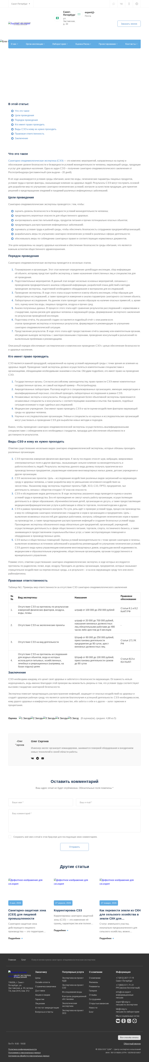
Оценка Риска (82, 44)
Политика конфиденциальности (22, 1049)
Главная (12, 960)
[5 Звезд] (73, 718)
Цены (37, 978)
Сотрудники (95, 999)
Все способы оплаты (129, 1037)
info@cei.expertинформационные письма (124, 995)
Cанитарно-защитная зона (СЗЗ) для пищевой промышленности (27, 914)
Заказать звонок (129, 24)
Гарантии (39, 999)
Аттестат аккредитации (47, 1008)
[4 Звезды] (62, 718)
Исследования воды (72, 992)
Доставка (40, 991)
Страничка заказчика (45, 986)
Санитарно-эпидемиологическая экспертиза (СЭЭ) (35, 160)
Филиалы (93, 982)
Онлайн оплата (42, 982)
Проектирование (107, 44)
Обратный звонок (132, 1044)
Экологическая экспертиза (69, 1004)
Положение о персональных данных (24, 1053)
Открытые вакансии (99, 1003)
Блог (24, 960)
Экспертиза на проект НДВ (73, 979)
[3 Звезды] (49, 718)
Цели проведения (24, 115)
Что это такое (22, 111)
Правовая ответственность (29, 133)
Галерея (93, 991)
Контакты (130, 44)
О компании (94, 978)
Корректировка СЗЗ (68, 910)
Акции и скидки (42, 995)
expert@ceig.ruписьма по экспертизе (127, 1003)
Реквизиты (94, 986)
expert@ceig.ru (93, 12)
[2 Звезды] (37, 718)
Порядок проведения (26, 120)
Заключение (21, 138)
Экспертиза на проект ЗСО (73, 1011)
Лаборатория (59, 44)
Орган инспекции (34, 44)
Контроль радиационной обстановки (74, 997)
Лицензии (40, 1003)
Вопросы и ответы (44, 1012)
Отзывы (93, 995)
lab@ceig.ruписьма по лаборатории (127, 1010)
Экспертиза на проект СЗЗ (73, 986)
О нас (13, 44)
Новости (93, 1008)
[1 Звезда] (25, 718)
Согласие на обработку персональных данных (28, 1056)
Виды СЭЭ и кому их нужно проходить (35, 129)
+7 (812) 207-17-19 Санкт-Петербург (125, 979)
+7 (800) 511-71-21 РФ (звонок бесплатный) (128, 986)
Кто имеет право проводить (30, 124)
